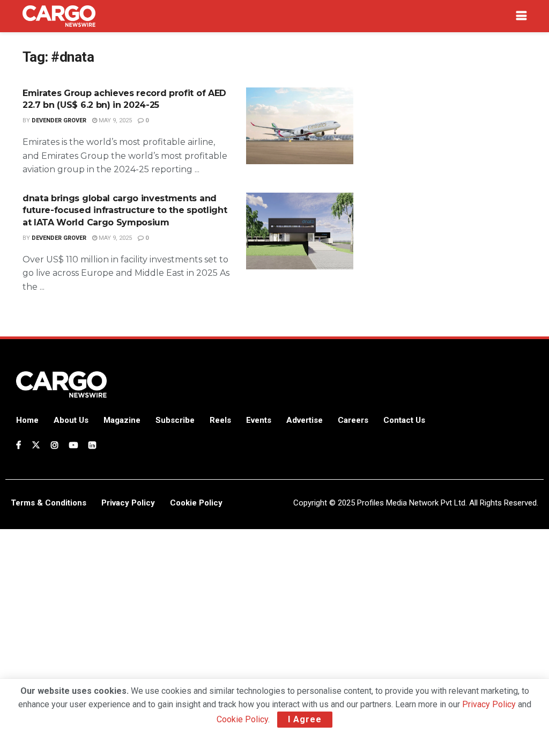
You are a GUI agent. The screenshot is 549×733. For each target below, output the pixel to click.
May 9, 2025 (114, 120)
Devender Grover (59, 120)
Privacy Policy (489, 704)
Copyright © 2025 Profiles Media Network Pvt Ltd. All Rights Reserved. (415, 503)
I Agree (305, 719)
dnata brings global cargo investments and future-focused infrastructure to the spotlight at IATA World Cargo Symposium (125, 210)
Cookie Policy (242, 719)
